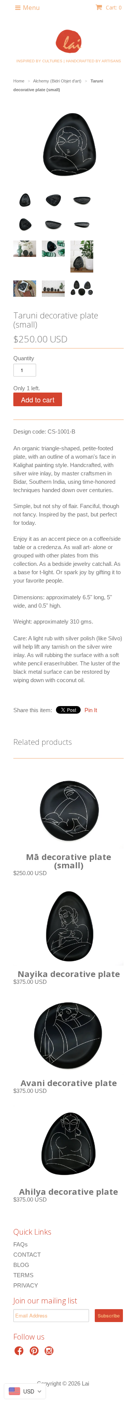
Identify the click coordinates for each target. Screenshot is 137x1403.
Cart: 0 (113, 7)
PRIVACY (25, 1285)
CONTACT (27, 1254)
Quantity (23, 358)
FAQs (20, 1244)
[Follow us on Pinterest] (35, 1353)
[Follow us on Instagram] (50, 1353)
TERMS (23, 1275)
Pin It (90, 710)
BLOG (21, 1265)
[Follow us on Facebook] (20, 1353)
